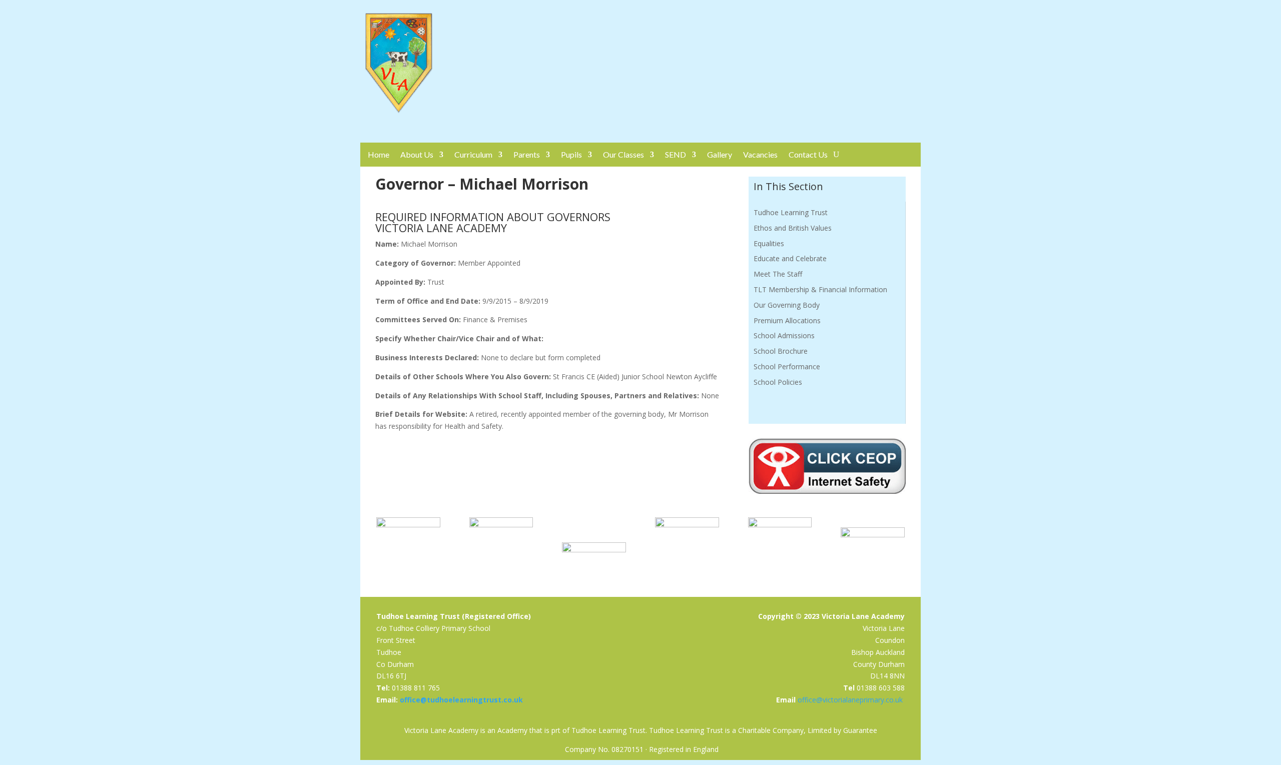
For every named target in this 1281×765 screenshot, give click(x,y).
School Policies (778, 382)
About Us (416, 154)
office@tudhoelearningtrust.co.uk (461, 699)
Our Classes (623, 154)
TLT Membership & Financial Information (820, 289)
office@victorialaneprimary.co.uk (850, 699)
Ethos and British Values (793, 228)
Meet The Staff (778, 274)
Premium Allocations (787, 320)
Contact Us (808, 154)
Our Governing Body (787, 305)
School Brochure (781, 351)
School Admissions (784, 335)
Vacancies (760, 154)
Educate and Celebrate (790, 258)
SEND (675, 154)
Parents (526, 154)
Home (378, 154)
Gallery (719, 154)
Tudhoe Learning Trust (791, 212)
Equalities (769, 243)
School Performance (787, 366)
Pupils (571, 154)
